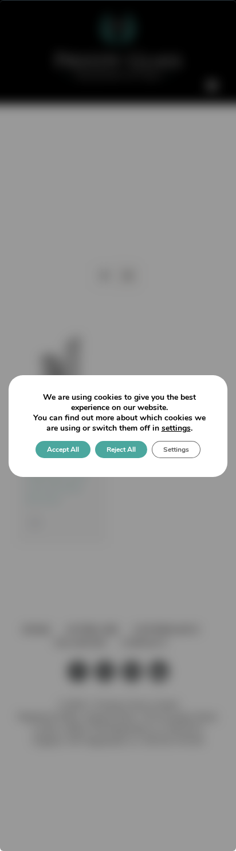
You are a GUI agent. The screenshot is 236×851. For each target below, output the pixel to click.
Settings (176, 449)
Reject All (121, 449)
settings (176, 428)
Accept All (63, 449)
